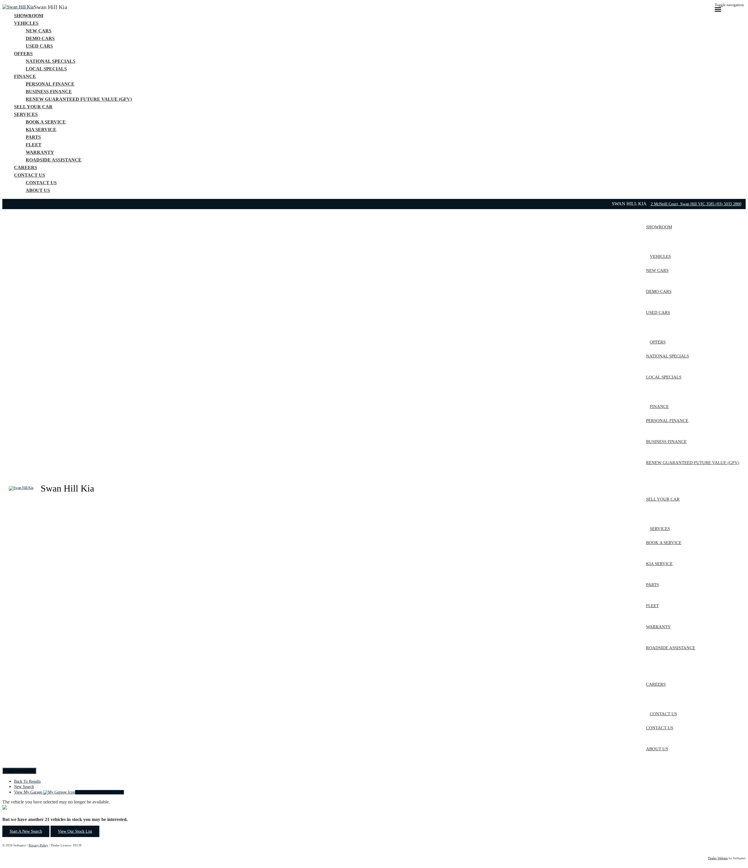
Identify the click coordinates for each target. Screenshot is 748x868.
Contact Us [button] (29, 175)
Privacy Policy (38, 845)
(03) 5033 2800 (728, 204)
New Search (24, 786)
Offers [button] (23, 53)
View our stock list (75, 831)
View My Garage (69, 792)
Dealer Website (718, 858)
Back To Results (27, 781)
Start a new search (26, 831)
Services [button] (26, 114)
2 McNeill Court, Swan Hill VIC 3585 (683, 204)
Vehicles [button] (26, 23)
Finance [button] (25, 76)
